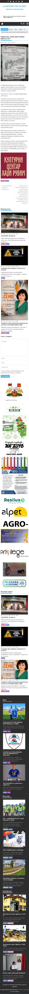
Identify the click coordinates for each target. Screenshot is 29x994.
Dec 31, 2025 (7, 816)
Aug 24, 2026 (7, 720)
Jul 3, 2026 (6, 912)
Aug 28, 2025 (7, 848)
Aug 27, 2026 (5, 266)
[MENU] (27, 24)
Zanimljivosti (10, 923)
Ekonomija (5, 829)
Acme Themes (15, 991)
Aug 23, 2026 (7, 781)
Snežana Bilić (12, 42)
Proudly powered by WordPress (9, 989)
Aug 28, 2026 (5, 234)
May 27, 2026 (7, 942)
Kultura (2, 180)
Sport (9, 731)
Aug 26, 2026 (5, 321)
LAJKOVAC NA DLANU (14, 6)
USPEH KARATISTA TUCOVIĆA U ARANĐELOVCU (6, 187)
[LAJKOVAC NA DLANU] (2, 24)
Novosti (7, 180)
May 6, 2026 (6, 971)
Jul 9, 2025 (6, 876)
